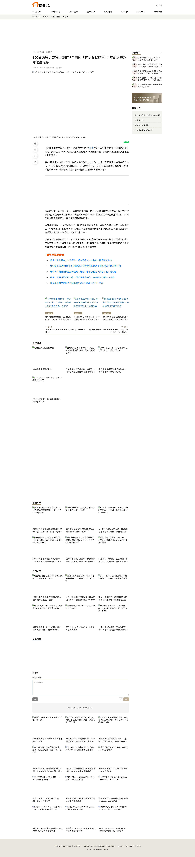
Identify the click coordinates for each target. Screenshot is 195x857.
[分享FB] (35, 143)
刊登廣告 (57, 846)
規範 (35, 699)
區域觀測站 (55, 11)
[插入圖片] (121, 699)
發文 (91, 147)
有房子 (124, 11)
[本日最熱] (161, 52)
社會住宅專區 (140, 120)
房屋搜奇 (73, 11)
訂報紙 (120, 846)
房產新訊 (36, 11)
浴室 (66, 16)
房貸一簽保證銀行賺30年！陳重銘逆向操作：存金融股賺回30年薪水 (82, 277)
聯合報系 (111, 846)
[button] (160, 5)
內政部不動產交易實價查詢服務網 (148, 115)
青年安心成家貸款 (142, 125)
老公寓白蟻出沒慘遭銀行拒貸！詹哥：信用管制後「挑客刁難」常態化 (83, 271)
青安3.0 (37, 16)
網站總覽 (138, 846)
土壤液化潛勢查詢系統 (143, 130)
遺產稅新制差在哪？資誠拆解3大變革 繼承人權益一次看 (76, 283)
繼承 (46, 16)
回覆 (126, 699)
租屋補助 (56, 16)
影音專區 (141, 11)
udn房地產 (40, 52)
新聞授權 (77, 846)
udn (34, 52)
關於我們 (129, 846)
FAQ (64, 846)
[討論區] (35, 155)
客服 (69, 846)
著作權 (93, 846)
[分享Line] (35, 149)
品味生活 (91, 11)
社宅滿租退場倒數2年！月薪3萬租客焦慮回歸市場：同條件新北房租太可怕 (85, 265)
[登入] (156, 5)
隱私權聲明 (101, 846)
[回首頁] (41, 4)
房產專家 (108, 11)
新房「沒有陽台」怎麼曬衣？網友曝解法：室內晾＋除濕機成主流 (81, 260)
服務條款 (87, 846)
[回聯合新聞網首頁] (35, 4)
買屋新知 (158, 11)
